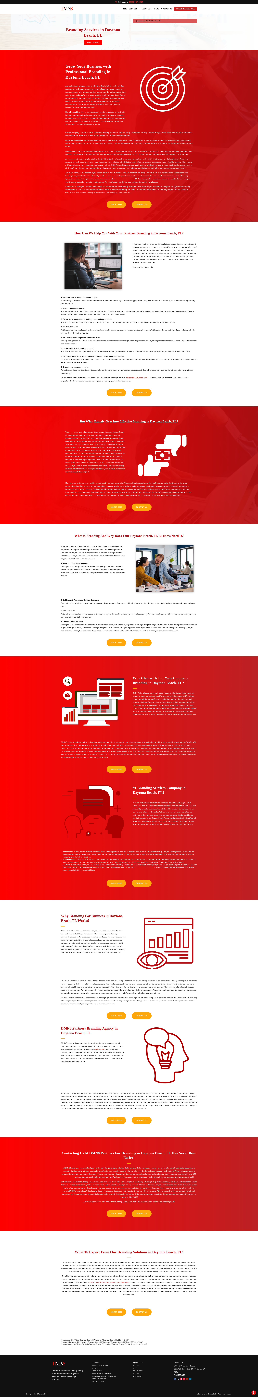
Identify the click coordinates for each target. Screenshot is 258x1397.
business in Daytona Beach (137, 378)
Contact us (142, 204)
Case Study (137, 1376)
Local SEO (96, 1368)
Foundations (138, 1371)
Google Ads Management (101, 1373)
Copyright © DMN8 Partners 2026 (36, 1394)
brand (71, 432)
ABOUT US (146, 9)
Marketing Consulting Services (104, 1376)
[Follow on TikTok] (184, 1379)
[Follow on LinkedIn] (190, 1379)
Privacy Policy (212, 1394)
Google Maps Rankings (101, 1365)
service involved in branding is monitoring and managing (109, 1282)
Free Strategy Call (185, 9)
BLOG (156, 9)
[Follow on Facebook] (175, 1379)
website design (100, 1049)
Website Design (98, 1381)
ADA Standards (202, 1394)
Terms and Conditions (225, 1394)
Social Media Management (102, 1379)
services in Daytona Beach (124, 179)
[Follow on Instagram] (181, 1379)
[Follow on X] (178, 1379)
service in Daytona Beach (143, 867)
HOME (124, 9)
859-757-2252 (116, 204)
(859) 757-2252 (136, 2)
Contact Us (166, 9)
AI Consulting (97, 1371)
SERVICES (133, 9)
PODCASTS (136, 1373)
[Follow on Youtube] (187, 1379)
